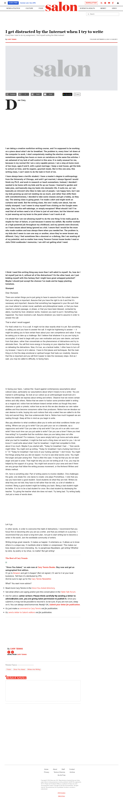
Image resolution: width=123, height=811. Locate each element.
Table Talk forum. (68, 592)
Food (41, 8)
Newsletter (91, 3)
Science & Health (87, 8)
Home (46, 769)
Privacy (46, 772)
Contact (72, 769)
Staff (63, 769)
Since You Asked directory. (43, 588)
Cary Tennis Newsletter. (42, 579)
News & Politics (13, 8)
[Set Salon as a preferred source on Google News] (67, 94)
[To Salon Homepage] (61, 6)
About (55, 769)
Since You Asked (19, 669)
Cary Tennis (11, 39)
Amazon (16, 573)
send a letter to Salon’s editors (21, 612)
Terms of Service (59, 772)
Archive (72, 772)
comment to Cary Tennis (30, 608)
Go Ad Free (61, 775)
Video (114, 8)
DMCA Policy (61, 796)
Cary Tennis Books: (47, 567)
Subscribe (13, 3)
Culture (29, 8)
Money (103, 8)
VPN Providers (61, 793)
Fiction (8, 669)
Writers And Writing (33, 669)
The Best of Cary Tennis (16, 558)
